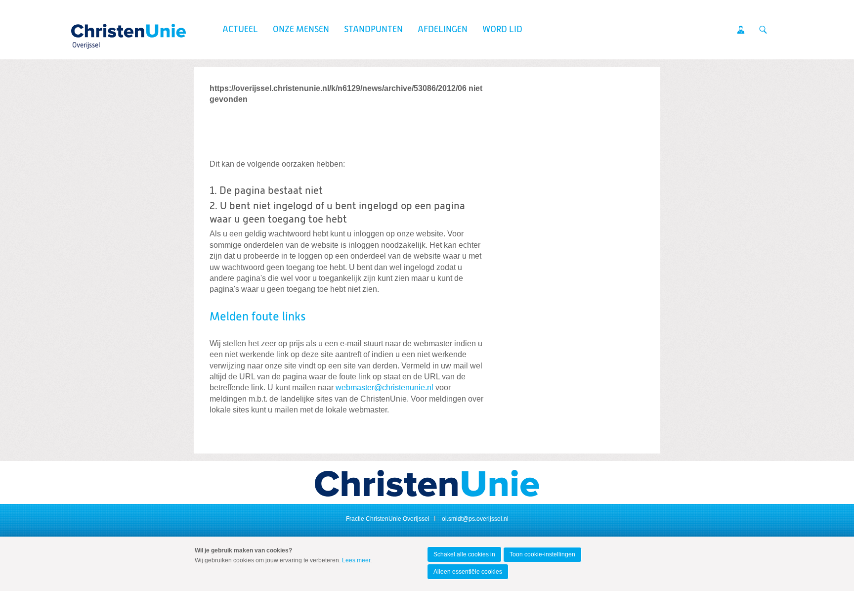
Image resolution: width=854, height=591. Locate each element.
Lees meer (356, 560)
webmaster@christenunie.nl (384, 387)
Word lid (502, 29)
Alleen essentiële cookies (467, 571)
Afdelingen (443, 29)
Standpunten (373, 29)
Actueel (240, 29)
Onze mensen (301, 29)
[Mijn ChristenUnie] (741, 30)
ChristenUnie (85, 27)
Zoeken (763, 30)
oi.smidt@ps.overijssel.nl (475, 518)
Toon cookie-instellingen (542, 554)
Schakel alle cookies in (464, 554)
